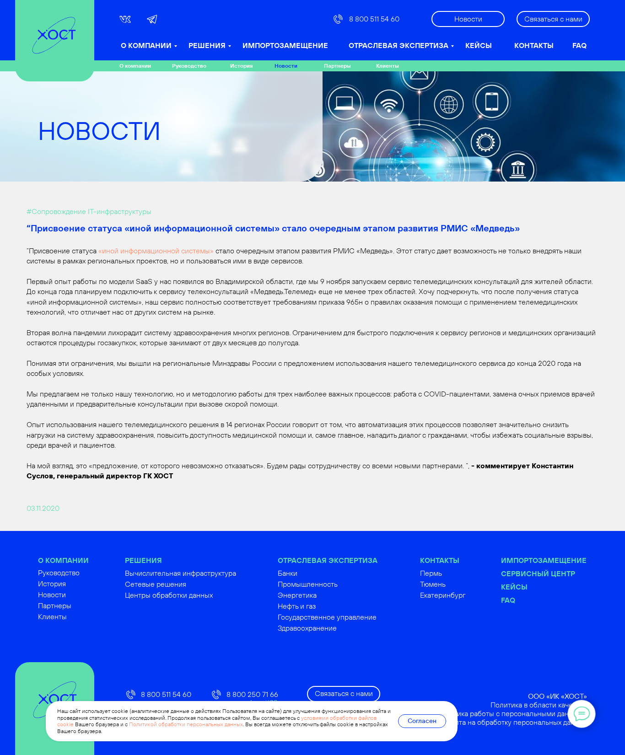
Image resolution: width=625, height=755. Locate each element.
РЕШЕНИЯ (207, 45)
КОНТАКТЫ (534, 45)
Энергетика (297, 595)
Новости (286, 65)
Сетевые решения (155, 584)
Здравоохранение (307, 627)
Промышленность (308, 584)
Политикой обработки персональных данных (186, 724)
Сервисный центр (538, 573)
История (241, 65)
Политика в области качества (538, 704)
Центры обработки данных (169, 595)
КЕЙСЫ (478, 45)
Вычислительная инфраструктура (180, 573)
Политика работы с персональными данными (511, 713)
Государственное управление (327, 616)
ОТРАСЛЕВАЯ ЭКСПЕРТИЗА (398, 45)
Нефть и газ (297, 605)
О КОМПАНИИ (146, 45)
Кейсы (514, 586)
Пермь (431, 573)
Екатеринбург (442, 595)
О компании (135, 65)
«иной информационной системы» (156, 250)
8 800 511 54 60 (374, 18)
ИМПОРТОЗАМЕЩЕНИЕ (285, 45)
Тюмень (433, 584)
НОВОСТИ (99, 130)
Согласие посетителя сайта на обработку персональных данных (480, 722)
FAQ (579, 45)
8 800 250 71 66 (252, 694)
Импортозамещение (544, 560)
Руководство (189, 65)
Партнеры (337, 65)
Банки (287, 573)
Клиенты (387, 65)
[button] (553, 19)
